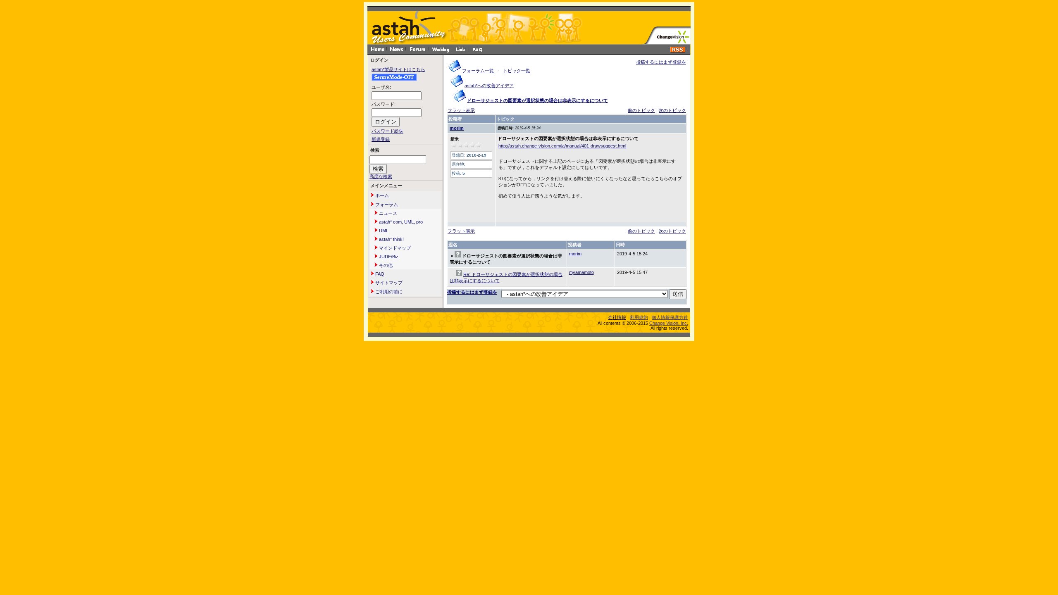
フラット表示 (461, 110)
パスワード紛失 (387, 131)
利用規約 (639, 317)
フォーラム (386, 204)
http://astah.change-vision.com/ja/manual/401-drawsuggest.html (562, 145)
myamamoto (581, 272)
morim (457, 128)
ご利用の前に (388, 291)
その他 (385, 265)
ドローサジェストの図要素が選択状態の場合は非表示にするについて (537, 100)
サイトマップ (388, 282)
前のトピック (641, 110)
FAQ (379, 273)
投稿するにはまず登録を (661, 62)
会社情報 (617, 317)
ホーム (381, 195)
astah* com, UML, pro (400, 221)
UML (383, 230)
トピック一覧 (516, 70)
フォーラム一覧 (478, 70)
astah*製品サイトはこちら (398, 69)
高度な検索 (380, 176)
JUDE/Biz (388, 256)
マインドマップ (394, 247)
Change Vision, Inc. (668, 323)
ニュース (387, 213)
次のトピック (672, 110)
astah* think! (391, 239)
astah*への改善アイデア (489, 85)
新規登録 (381, 139)
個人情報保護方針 (670, 317)
